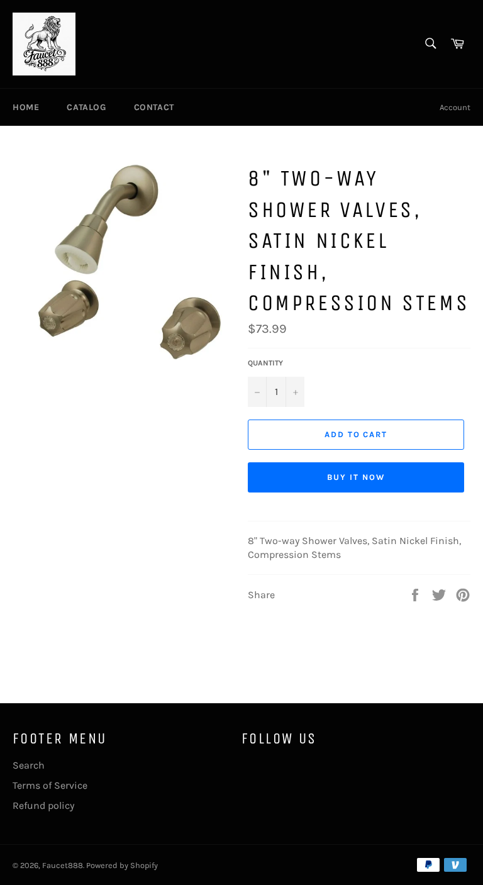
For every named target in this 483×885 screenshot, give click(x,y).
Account (455, 107)
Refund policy (43, 805)
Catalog (86, 107)
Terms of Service (50, 785)
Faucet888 (62, 865)
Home (26, 107)
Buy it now (356, 477)
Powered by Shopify (122, 865)
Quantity (265, 363)
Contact (154, 107)
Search (29, 765)
